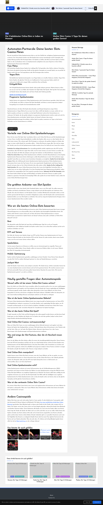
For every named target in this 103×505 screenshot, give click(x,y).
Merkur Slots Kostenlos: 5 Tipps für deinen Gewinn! (83, 99)
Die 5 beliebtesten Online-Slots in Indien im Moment (83, 53)
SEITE (73, 148)
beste (73, 122)
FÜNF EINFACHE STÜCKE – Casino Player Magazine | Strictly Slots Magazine (83, 88)
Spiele (73, 158)
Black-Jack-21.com (21, 421)
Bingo (73, 125)
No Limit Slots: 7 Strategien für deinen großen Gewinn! (82, 105)
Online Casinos (76, 145)
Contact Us (51, 497)
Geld (73, 132)
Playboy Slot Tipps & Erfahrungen (85, 480)
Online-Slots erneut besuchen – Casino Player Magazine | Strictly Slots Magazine (84, 76)
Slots (7, 33)
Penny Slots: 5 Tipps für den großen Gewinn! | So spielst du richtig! (84, 82)
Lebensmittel (75, 142)
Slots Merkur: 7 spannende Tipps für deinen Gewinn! (56, 8)
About (51, 495)
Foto (73, 129)
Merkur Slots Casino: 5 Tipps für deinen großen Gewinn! (82, 59)
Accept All (97, 502)
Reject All (88, 502)
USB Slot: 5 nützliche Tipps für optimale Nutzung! (82, 93)
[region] (51, 502)
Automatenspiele (76, 119)
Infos (73, 138)
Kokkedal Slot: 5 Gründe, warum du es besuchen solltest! (22, 8)
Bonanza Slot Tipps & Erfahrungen (17, 480)
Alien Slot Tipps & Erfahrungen (63, 480)
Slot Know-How (76, 152)
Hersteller (74, 135)
